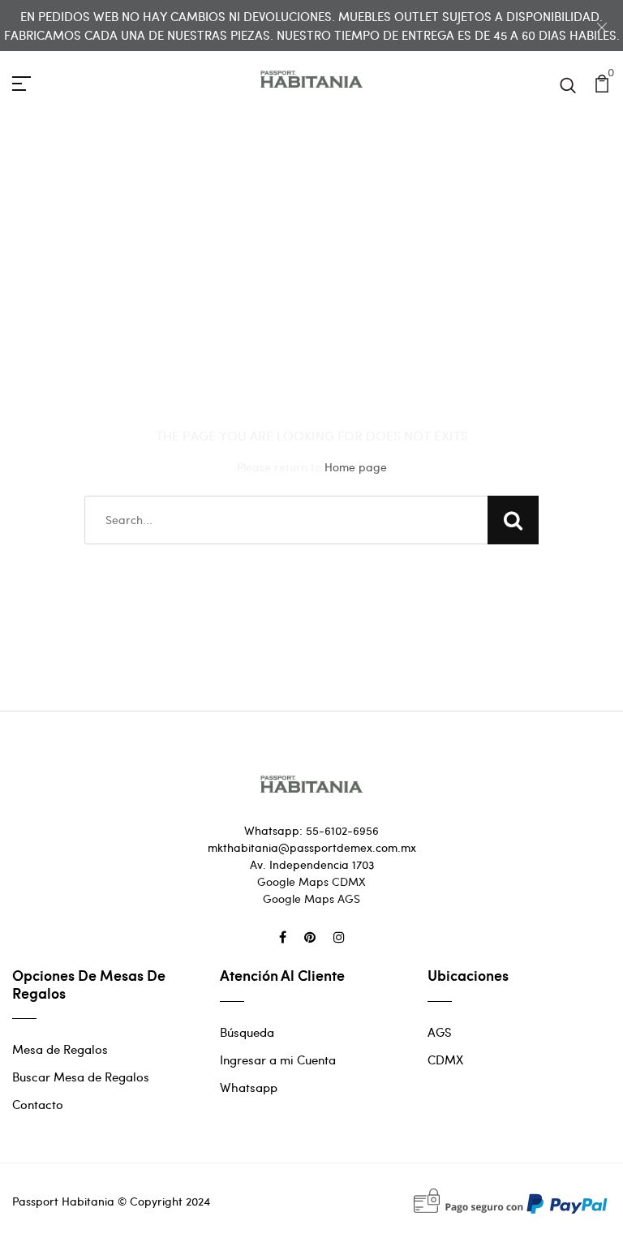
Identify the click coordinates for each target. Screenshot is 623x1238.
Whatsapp (248, 1087)
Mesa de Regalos (60, 1049)
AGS (440, 1032)
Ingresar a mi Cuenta (278, 1059)
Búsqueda (247, 1032)
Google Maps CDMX (311, 881)
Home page (355, 467)
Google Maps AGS (311, 898)
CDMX (445, 1059)
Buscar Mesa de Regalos (80, 1076)
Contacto (37, 1104)
